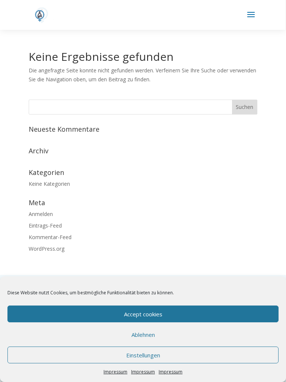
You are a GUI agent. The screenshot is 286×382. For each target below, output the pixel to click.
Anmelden (41, 213)
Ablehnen (143, 334)
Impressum (115, 372)
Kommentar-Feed (50, 237)
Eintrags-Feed (45, 225)
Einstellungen (143, 355)
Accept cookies (143, 314)
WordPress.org (46, 248)
